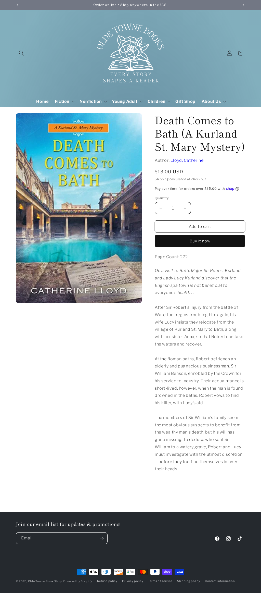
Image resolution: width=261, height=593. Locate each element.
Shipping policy (188, 581)
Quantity (162, 198)
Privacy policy (132, 581)
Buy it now (200, 241)
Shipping (162, 179)
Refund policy (107, 581)
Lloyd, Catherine (187, 160)
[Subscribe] (101, 538)
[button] (21, 53)
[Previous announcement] (17, 5)
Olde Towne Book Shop (45, 581)
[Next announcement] (243, 5)
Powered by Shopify (77, 581)
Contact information (219, 581)
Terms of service (160, 581)
